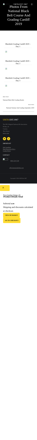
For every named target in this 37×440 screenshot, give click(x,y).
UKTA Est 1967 (21, 4)
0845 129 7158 (14, 161)
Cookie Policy (7, 151)
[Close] (5, 188)
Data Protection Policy (9, 149)
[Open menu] (32, 4)
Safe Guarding (7, 147)
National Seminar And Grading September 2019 (20, 108)
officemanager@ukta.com (16, 168)
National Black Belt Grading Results (13, 100)
